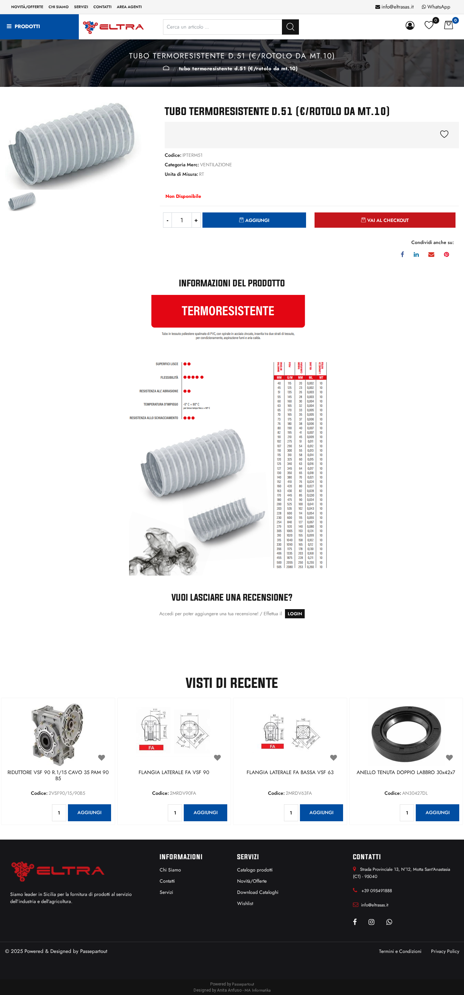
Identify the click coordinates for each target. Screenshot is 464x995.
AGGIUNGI (89, 812)
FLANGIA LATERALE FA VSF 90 (174, 772)
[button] (290, 27)
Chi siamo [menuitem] (59, 7)
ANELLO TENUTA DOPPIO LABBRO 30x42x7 (406, 772)
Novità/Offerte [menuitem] (27, 7)
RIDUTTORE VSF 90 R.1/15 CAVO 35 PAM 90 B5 (58, 775)
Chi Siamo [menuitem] (170, 869)
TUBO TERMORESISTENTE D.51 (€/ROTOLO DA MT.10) (238, 68)
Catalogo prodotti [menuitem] (255, 869)
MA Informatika (258, 990)
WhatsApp (438, 7)
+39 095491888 (376, 890)
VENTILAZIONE (166, 68)
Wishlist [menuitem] (245, 903)
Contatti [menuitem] (102, 7)
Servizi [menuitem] (81, 7)
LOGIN (295, 614)
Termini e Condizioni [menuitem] (400, 951)
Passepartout (93, 951)
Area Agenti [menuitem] (129, 7)
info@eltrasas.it (397, 7)
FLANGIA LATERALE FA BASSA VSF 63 (290, 772)
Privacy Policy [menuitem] (445, 951)
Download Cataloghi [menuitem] (258, 892)
